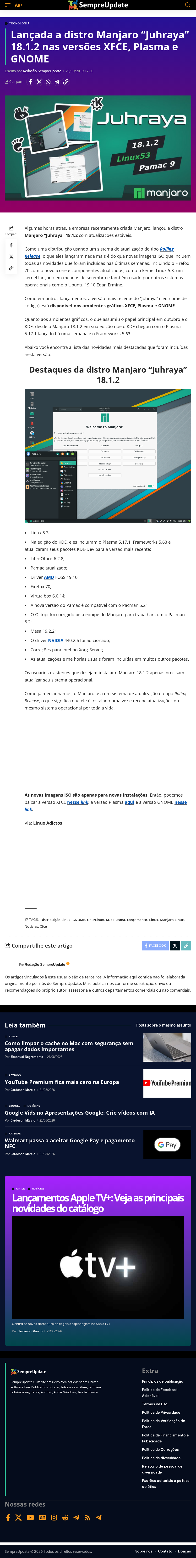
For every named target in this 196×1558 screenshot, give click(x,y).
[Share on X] (39, 82)
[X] (18, 1517)
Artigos (15, 1075)
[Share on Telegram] (57, 82)
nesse (77, 802)
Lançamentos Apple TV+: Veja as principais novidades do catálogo (98, 1203)
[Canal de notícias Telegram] (98, 1517)
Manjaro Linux (172, 919)
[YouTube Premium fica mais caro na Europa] (167, 1083)
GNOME (78, 919)
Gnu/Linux (95, 919)
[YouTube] (30, 1517)
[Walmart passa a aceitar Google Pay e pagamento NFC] (167, 1144)
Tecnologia (19, 23)
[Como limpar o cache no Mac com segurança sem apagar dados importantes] (167, 1047)
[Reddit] (65, 1517)
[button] (9, 5)
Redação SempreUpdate (42, 71)
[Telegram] (76, 1517)
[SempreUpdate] (98, 5)
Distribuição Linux (56, 919)
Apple (20, 1189)
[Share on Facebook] (30, 82)
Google (15, 1106)
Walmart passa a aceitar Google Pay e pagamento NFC (70, 1143)
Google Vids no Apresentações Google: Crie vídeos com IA (80, 1112)
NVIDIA (55, 640)
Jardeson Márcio (30, 1331)
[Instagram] (54, 1517)
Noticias (31, 926)
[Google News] (43, 1517)
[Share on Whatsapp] (48, 82)
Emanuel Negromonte (27, 1057)
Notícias (38, 1189)
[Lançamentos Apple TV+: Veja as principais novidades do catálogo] (98, 1267)
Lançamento (137, 919)
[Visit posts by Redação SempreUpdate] (11, 965)
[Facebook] (8, 1517)
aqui (129, 802)
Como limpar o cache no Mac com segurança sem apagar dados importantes (69, 1045)
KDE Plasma (115, 919)
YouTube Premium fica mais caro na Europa (62, 1081)
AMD (49, 577)
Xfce (43, 926)
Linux (153, 919)
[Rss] (87, 1517)
